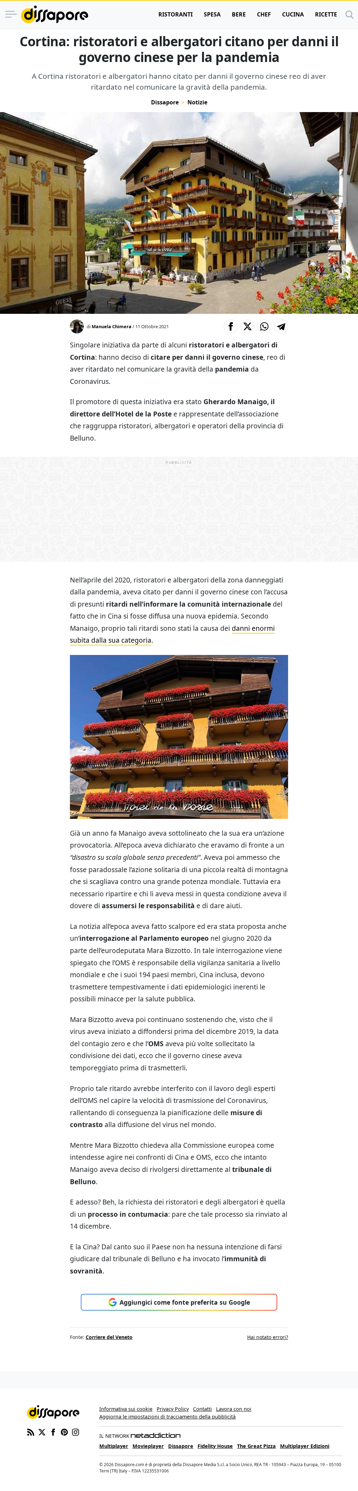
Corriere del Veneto (109, 1337)
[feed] (30, 1431)
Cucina (293, 14)
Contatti (202, 1409)
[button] (231, 326)
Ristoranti (175, 14)
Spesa (212, 14)
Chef (264, 14)
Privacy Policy (173, 1409)
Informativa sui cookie (125, 1409)
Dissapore (165, 102)
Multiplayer (113, 1446)
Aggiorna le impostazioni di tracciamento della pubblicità (167, 1416)
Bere (239, 14)
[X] (41, 1431)
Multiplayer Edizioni (304, 1446)
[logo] (54, 14)
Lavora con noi (233, 1409)
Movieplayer (148, 1446)
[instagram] (75, 1431)
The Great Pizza (256, 1446)
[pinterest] (64, 1431)
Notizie (197, 102)
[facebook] (53, 1431)
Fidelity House (215, 1446)
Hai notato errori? (267, 1337)
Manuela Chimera (111, 326)
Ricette (326, 14)
